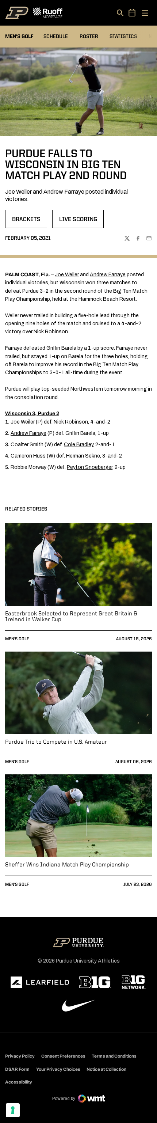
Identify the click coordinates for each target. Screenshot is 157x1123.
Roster (89, 36)
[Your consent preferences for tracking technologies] (13, 1110)
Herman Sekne (83, 456)
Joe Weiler (67, 274)
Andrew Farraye (108, 274)
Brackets (29, 222)
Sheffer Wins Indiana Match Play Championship (67, 865)
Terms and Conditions (114, 1056)
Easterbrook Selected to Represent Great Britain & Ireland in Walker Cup (71, 617)
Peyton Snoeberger (89, 467)
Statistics (123, 36)
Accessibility (18, 1082)
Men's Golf (17, 639)
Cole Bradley (78, 444)
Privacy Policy (20, 1056)
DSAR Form (17, 1069)
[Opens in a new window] (40, 982)
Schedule (55, 36)
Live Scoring (81, 222)
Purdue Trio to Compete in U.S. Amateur (56, 742)
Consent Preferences (63, 1056)
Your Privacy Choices (58, 1069)
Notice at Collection (106, 1069)
